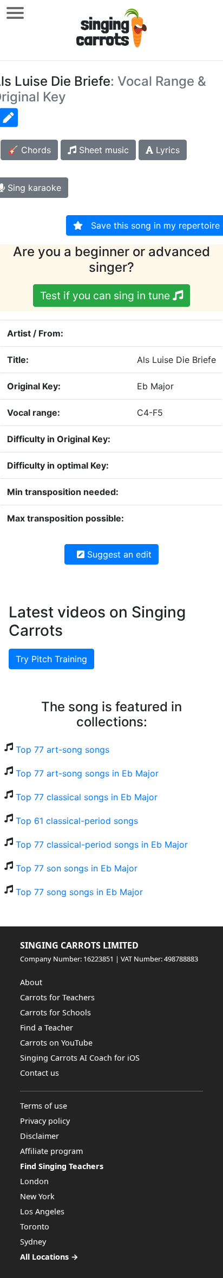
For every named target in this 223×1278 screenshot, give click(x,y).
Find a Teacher (46, 1027)
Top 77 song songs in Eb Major (79, 892)
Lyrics (166, 150)
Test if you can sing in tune (106, 295)
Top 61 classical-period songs (77, 820)
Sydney (33, 1241)
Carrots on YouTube (56, 1042)
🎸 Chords (29, 150)
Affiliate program (51, 1151)
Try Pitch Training (51, 659)
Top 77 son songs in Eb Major (76, 868)
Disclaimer (39, 1136)
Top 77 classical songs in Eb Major (87, 797)
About (31, 982)
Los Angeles (42, 1211)
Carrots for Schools (55, 1012)
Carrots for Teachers (57, 997)
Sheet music (102, 150)
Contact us (39, 1073)
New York (37, 1196)
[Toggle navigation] (15, 12)
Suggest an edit (118, 554)
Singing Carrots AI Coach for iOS (80, 1058)
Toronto (34, 1226)
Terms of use (43, 1106)
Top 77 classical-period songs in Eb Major (102, 844)
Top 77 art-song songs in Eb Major (87, 773)
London (34, 1181)
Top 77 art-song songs (62, 749)
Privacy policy (45, 1121)
